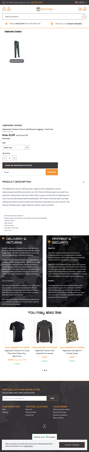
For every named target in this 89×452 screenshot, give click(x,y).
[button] (42, 370)
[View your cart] (85, 9)
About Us (28, 409)
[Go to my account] (9, 9)
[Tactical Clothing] (44, 9)
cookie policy (28, 446)
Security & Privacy (59, 412)
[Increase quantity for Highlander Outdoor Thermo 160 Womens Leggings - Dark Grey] (14, 158)
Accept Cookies (72, 445)
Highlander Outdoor (13, 31)
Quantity (6, 153)
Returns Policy (58, 418)
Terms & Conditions (60, 415)
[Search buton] (84, 16)
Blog (4, 409)
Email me (52, 172)
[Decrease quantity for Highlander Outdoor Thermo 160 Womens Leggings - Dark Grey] (4, 158)
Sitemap (5, 412)
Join (52, 398)
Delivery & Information (61, 409)
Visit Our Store (30, 412)
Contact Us (29, 415)
